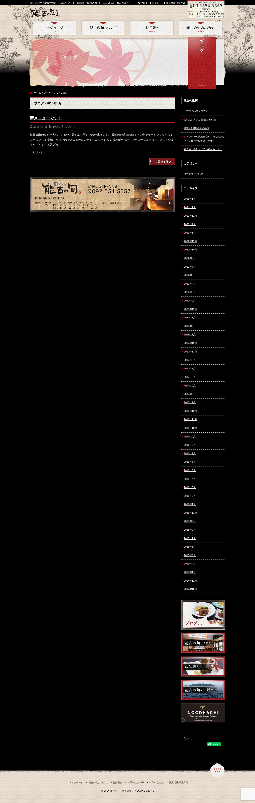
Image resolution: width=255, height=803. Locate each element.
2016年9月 (190, 436)
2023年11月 (190, 215)
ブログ (144, 3)
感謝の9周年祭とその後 (196, 128)
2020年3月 (190, 317)
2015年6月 (190, 546)
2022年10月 (190, 249)
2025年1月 (190, 198)
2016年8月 (190, 445)
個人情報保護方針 (175, 3)
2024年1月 (190, 207)
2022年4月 (190, 283)
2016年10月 (190, 428)
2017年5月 (190, 385)
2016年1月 (190, 504)
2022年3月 (190, 292)
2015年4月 (190, 563)
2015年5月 (190, 555)
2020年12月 (190, 309)
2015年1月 (190, 572)
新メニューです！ (46, 118)
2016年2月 (190, 496)
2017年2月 (190, 394)
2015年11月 (190, 512)
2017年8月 (190, 360)
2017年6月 (190, 377)
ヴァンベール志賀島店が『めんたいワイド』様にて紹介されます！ (204, 138)
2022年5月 (190, 275)
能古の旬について (103, 28)
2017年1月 (190, 402)
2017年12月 (190, 343)
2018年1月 (190, 334)
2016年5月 (190, 470)
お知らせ (157, 3)
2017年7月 (190, 368)
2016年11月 (190, 419)
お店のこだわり (200, 28)
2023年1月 (190, 232)
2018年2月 (190, 326)
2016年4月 (190, 479)
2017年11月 (190, 351)
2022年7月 (190, 266)
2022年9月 (190, 258)
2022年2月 (190, 300)
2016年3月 (190, 487)
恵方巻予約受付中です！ (197, 111)
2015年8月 (190, 529)
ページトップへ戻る (217, 770)
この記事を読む (162, 161)
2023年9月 (190, 224)
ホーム (37, 92)
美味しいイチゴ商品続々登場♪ (200, 119)
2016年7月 (190, 453)
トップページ (54, 28)
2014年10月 (190, 589)
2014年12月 (190, 580)
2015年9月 (190, 521)
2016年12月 (190, 411)
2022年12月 (190, 241)
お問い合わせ (156, 782)
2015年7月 (190, 538)
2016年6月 (190, 461)
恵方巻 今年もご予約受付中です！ (203, 149)
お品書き (152, 28)
